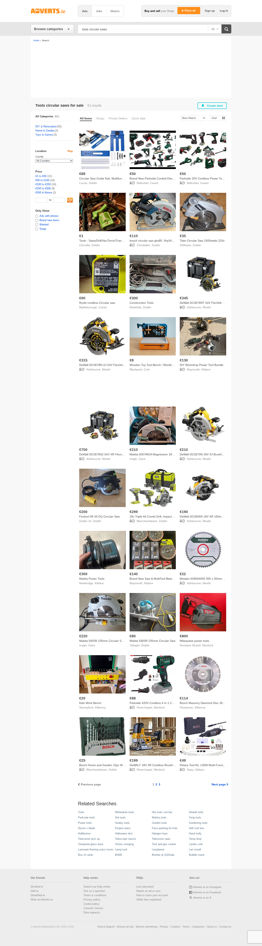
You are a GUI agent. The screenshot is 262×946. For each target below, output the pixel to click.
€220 (83, 636)
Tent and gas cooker (164, 844)
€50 (133, 174)
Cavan (154, 183)
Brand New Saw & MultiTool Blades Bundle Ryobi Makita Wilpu (170, 578)
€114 (184, 698)
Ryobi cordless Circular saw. (97, 302)
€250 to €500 (43, 188)
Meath (207, 307)
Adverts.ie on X (202, 897)
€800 (184, 636)
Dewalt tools (196, 812)
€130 (184, 360)
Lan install (195, 849)
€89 (82, 174)
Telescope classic (125, 838)
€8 (132, 360)
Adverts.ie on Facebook (207, 892)
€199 (134, 760)
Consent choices (93, 908)
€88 (133, 698)
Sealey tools (122, 822)
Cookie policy (91, 903)
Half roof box (196, 828)
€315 (83, 360)
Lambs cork (196, 844)
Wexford (207, 645)
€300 (134, 298)
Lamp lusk (121, 849)
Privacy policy (92, 899)
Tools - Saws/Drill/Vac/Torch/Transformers (106, 240)
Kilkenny (100, 707)
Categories (198, 926)
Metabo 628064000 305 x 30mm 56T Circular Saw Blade (216, 578)
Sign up (210, 10)
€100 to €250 (43, 184)
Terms (186, 926)
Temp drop (195, 838)
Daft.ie (34, 890)
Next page (219, 784)
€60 (82, 298)
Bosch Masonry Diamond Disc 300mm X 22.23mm (212, 703)
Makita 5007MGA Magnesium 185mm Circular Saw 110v (166, 454)
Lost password (145, 886)
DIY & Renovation (46, 126)
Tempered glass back (90, 844)
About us (212, 926)
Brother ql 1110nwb (163, 854)
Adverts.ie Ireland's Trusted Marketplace (52, 11)
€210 (134, 450)
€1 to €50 (40, 176)
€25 (82, 760)
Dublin (93, 183)
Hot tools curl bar (162, 812)
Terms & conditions (95, 895)
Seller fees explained (148, 899)
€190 (184, 512)
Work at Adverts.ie (42, 899)
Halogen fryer (160, 833)
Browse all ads (125, 926)
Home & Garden (44, 130)
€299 (134, 512)
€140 (134, 574)
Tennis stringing (124, 844)
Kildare (205, 369)
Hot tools (120, 817)
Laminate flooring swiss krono (95, 849)
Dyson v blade (86, 828)
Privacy (164, 926)
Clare (142, 458)
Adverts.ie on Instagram (207, 887)
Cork (147, 369)
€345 (184, 298)
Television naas (161, 838)
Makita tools (159, 817)
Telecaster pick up (89, 838)
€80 (133, 636)
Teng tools (195, 817)
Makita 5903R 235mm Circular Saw (152, 640)
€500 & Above (43, 192)
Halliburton (84, 833)
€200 (83, 512)
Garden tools (159, 822)
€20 (82, 698)
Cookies (175, 926)
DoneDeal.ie (38, 895)
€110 (134, 236)
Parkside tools (86, 817)
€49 (183, 760)
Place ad (190, 10)
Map (70, 151)
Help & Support (105, 926)
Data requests (92, 912)
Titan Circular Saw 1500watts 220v (202, 240)
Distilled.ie (37, 886)
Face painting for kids (164, 828)
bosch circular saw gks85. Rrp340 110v (155, 240)
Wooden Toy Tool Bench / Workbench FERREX (160, 365)
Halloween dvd (123, 833)
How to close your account (152, 895)
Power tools (85, 822)
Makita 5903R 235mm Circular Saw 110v (105, 640)
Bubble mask (196, 854)
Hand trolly (195, 833)
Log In (224, 10)
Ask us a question (94, 890)
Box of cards (85, 854)
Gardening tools (198, 822)
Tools (81, 812)
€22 (183, 574)
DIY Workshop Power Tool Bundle (201, 365)
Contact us (225, 926)
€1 (81, 236)
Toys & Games (44, 134)
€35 (183, 236)
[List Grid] (216, 117)
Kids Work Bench (90, 703)
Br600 (118, 854)
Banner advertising (146, 926)
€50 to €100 (42, 180)
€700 (83, 450)
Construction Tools (142, 302)
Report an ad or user (148, 890)
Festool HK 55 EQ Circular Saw (99, 516)
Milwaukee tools (124, 812)
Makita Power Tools (91, 578)
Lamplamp (158, 849)
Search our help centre (97, 886)
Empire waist (122, 828)
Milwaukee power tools (194, 640)
